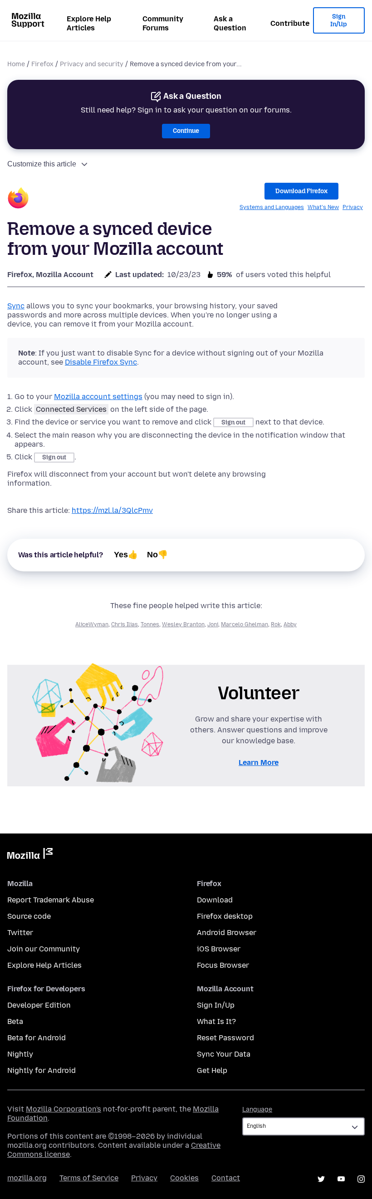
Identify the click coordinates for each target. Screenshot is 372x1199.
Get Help (212, 1070)
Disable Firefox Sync (101, 362)
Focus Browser (223, 965)
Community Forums (162, 23)
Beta (15, 1021)
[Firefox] (18, 199)
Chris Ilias (124, 624)
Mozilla (30, 855)
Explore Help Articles (89, 23)
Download (215, 900)
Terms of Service (88, 1178)
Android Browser (226, 932)
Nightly (20, 1054)
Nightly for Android (41, 1070)
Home (16, 64)
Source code (29, 916)
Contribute (289, 23)
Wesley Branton (183, 624)
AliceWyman (91, 624)
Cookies (184, 1178)
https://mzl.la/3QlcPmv (112, 510)
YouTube (341, 1179)
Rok (276, 624)
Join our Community (43, 949)
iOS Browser (218, 949)
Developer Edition (39, 1005)
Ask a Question (230, 23)
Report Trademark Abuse (50, 900)
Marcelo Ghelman (244, 624)
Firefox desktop (225, 916)
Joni (212, 624)
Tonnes (150, 624)
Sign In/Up (338, 21)
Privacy (353, 207)
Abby (290, 624)
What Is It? (216, 1021)
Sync (15, 306)
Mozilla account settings (98, 396)
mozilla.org (27, 1178)
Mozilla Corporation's (63, 1109)
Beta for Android (36, 1037)
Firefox (42, 64)
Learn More (259, 762)
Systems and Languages (272, 207)
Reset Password (225, 1037)
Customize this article (41, 164)
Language (257, 1109)
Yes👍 (126, 554)
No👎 (157, 554)
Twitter (20, 932)
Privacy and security (91, 64)
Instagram (361, 1179)
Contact (225, 1178)
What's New (323, 207)
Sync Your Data (223, 1054)
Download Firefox (301, 191)
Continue (186, 131)
